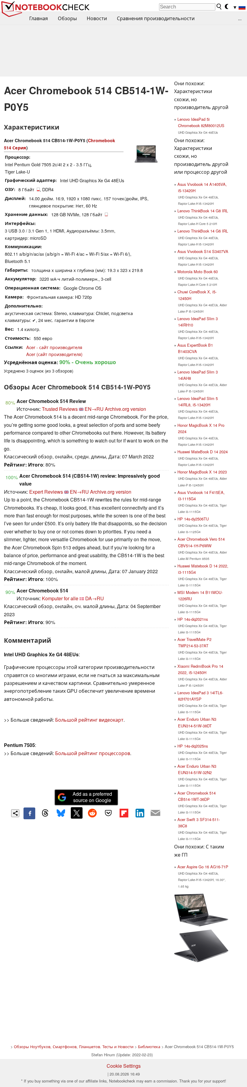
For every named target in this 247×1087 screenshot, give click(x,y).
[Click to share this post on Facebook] (29, 813)
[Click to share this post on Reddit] (92, 813)
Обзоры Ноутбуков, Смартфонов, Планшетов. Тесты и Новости (73, 1046)
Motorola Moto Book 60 (197, 271)
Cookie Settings (124, 1065)
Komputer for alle (60, 598)
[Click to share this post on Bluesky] (61, 813)
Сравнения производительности (156, 18)
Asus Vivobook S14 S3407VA (202, 251)
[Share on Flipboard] (124, 813)
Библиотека (149, 1046)
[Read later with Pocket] (108, 813)
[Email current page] (155, 813)
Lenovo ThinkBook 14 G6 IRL (202, 231)
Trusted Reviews (60, 408)
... (240, 18)
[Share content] (15, 813)
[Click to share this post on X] (76, 813)
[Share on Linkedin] (139, 813)
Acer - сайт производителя (54, 347)
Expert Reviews (46, 491)
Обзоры (67, 18)
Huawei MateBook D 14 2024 (202, 451)
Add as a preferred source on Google (92, 797)
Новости (97, 18)
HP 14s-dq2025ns (192, 746)
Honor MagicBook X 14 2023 (202, 472)
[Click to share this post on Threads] (45, 813)
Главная (38, 18)
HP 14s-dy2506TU (193, 519)
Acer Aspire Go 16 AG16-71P (202, 867)
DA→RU (94, 598)
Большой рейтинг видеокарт (89, 719)
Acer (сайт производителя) (54, 354)
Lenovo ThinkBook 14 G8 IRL (202, 211)
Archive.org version (125, 408)
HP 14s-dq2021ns (192, 619)
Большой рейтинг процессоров (92, 753)
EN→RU (94, 408)
